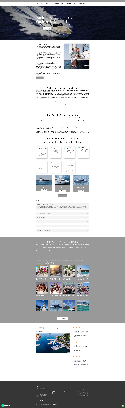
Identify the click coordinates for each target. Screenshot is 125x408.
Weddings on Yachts (56, 148)
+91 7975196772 (82, 389)
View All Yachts (62, 195)
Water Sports (57, 3)
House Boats (69, 3)
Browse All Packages (62, 318)
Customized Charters (69, 148)
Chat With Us (47, 28)
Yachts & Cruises (49, 3)
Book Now (39, 28)
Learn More (40, 77)
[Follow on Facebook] (37, 400)
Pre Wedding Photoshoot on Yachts (69, 163)
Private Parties (66, 391)
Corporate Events (42, 148)
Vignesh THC (76, 367)
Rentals (75, 3)
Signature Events (82, 3)
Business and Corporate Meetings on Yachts (55, 163)
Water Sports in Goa (41, 328)
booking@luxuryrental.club (84, 387)
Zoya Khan (76, 340)
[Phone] (2, 405)
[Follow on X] (39, 400)
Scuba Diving (63, 3)
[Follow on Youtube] (43, 400)
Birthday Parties (84, 147)
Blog (88, 3)
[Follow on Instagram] (41, 400)
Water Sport (52, 392)
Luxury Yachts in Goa (67, 390)
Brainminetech (54, 404)
